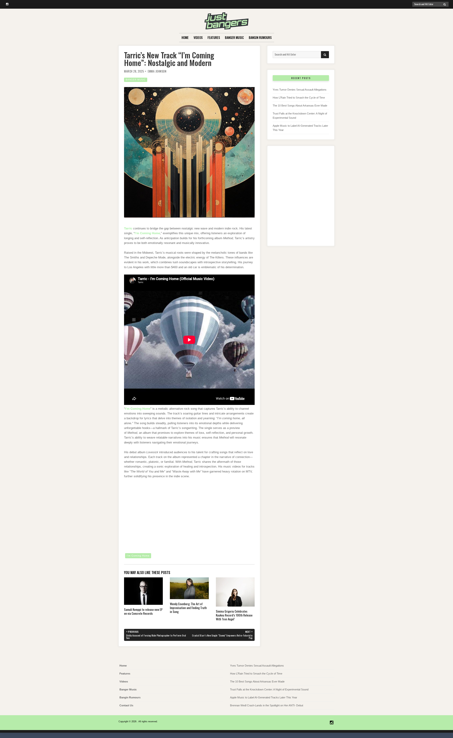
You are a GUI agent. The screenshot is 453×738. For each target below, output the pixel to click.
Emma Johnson (157, 71)
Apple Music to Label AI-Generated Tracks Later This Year (263, 697)
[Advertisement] (301, 199)
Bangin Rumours (260, 37)
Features (214, 37)
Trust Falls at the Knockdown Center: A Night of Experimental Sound (269, 689)
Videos (198, 37)
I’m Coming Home (147, 233)
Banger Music (234, 37)
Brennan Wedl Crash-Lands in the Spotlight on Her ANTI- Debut (266, 705)
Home (185, 37)
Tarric (128, 228)
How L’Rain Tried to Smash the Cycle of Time (299, 97)
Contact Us (126, 705)
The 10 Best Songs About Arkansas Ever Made (300, 105)
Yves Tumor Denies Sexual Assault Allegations (299, 89)
